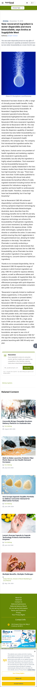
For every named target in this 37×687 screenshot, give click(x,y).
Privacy (18, 613)
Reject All (18, 678)
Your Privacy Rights (18, 615)
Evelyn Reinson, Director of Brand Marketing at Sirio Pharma (17, 579)
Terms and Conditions (18, 610)
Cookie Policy (31, 670)
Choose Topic (16, 8)
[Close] (35, 651)
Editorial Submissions (18, 604)
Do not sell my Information (18, 608)
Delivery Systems (7, 383)
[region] (18, 668)
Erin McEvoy (8, 426)
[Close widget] (33, 632)
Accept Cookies (18, 683)
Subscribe (27, 368)
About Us (18, 598)
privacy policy (6, 373)
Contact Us (18, 602)
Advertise (18, 600)
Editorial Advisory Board (18, 606)
